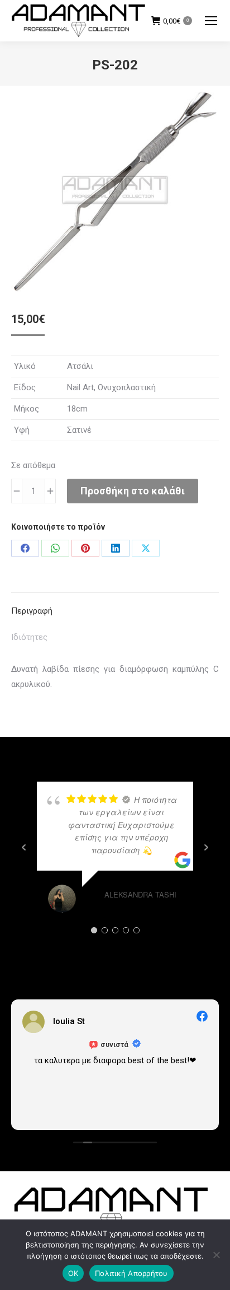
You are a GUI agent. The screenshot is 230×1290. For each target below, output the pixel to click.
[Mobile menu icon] (211, 21)
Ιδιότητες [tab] (29, 637)
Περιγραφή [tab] (31, 611)
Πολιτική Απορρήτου (131, 1273)
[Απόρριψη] (216, 1254)
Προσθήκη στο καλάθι (132, 491)
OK (73, 1273)
